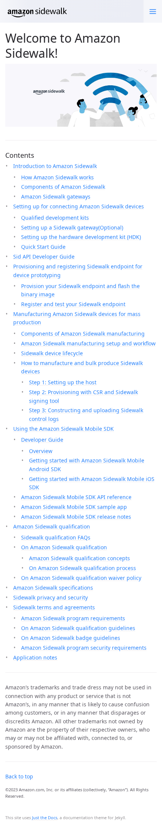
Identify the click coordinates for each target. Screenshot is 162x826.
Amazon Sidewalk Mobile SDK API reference (76, 497)
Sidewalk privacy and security (50, 597)
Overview (40, 451)
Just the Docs (44, 817)
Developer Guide (42, 439)
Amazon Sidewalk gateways (55, 196)
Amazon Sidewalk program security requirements (84, 647)
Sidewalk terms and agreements (54, 607)
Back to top (19, 776)
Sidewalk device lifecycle (52, 353)
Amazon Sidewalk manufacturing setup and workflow (88, 343)
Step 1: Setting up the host (62, 382)
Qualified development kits (55, 217)
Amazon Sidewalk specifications (53, 587)
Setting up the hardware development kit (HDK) (81, 236)
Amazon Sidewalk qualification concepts (79, 558)
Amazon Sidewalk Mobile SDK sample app (74, 506)
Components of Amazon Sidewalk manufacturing (83, 333)
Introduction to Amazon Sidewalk (55, 166)
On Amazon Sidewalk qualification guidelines (78, 628)
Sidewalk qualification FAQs (55, 537)
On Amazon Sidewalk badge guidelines (70, 637)
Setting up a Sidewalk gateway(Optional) (72, 227)
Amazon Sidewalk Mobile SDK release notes (76, 516)
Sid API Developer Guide (44, 256)
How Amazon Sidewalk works (57, 177)
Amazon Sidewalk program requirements (73, 618)
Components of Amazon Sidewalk (63, 186)
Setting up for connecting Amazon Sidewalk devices (78, 206)
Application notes (35, 657)
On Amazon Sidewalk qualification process (82, 568)
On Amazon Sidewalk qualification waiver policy (81, 577)
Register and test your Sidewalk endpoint (73, 304)
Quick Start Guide (43, 246)
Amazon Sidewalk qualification (51, 526)
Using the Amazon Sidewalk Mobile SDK (63, 428)
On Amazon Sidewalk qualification (64, 547)
